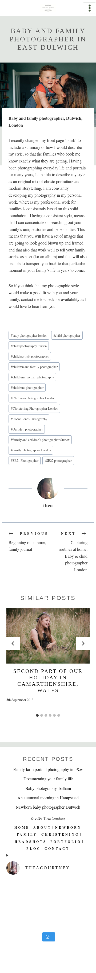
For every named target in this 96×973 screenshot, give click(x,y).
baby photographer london (29, 335)
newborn (68, 827)
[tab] (37, 715)
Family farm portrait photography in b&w (48, 769)
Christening (60, 834)
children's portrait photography (32, 377)
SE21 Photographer (24, 460)
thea (48, 505)
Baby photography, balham (48, 788)
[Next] (83, 643)
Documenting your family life (48, 778)
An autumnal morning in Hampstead (48, 797)
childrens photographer (27, 387)
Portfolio (65, 841)
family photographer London (31, 450)
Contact (57, 848)
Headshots (31, 841)
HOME (22, 827)
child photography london (29, 345)
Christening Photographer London (34, 408)
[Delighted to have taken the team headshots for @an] (48, 904)
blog (33, 848)
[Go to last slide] (13, 643)
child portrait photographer (30, 356)
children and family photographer (34, 366)
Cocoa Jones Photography (29, 418)
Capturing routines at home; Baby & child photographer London (73, 551)
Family (27, 834)
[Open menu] (89, 8)
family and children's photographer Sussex (40, 439)
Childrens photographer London (33, 398)
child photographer (66, 335)
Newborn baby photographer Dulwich (48, 807)
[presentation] (48, 636)
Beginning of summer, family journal (28, 541)
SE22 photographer (58, 460)
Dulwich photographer (27, 429)
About (42, 827)
